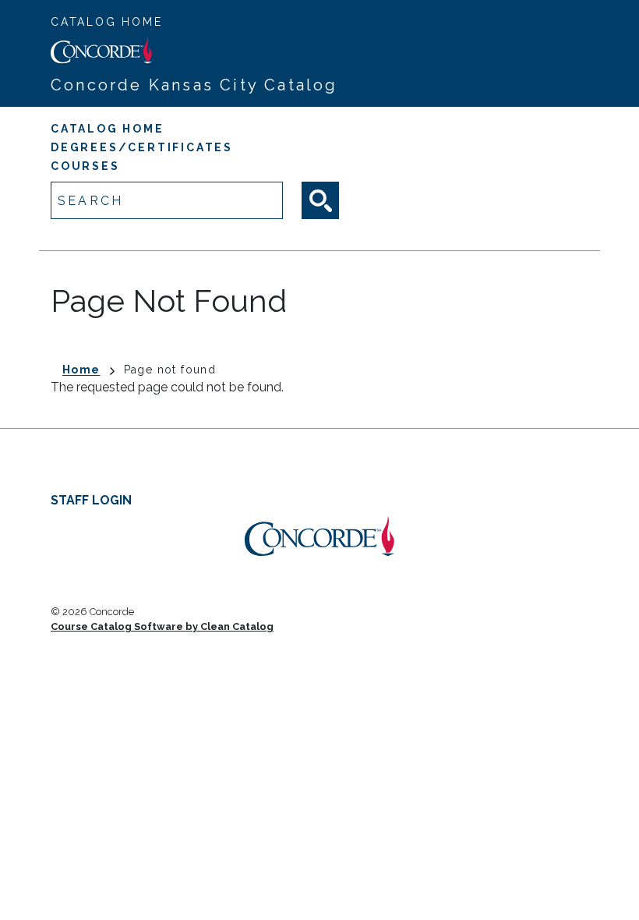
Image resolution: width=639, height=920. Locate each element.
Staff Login (91, 500)
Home (81, 369)
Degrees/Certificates (142, 147)
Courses (85, 166)
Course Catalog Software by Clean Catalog (162, 626)
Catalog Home (107, 22)
